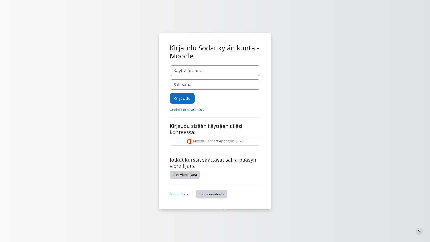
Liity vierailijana (185, 174)
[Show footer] (419, 231)
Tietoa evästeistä (211, 194)
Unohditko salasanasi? (187, 109)
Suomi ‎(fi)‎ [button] (178, 194)
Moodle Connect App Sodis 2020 (217, 141)
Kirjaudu (182, 98)
